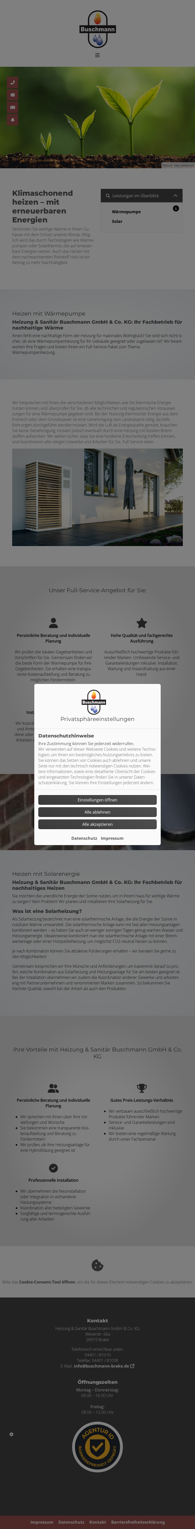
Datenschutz (84, 838)
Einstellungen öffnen (97, 800)
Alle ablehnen (97, 812)
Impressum (112, 838)
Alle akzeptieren (97, 824)
